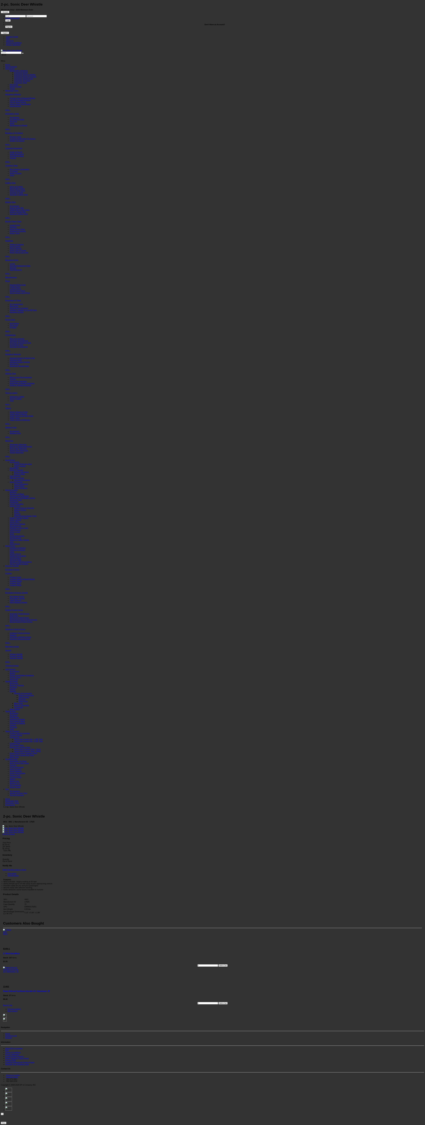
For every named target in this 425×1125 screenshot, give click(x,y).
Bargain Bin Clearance (19, 71)
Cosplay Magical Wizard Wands (22, 579)
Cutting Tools (10, 183)
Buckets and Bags (17, 494)
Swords (8, 650)
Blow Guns (14, 306)
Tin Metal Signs (11, 759)
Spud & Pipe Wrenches (19, 451)
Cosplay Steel (15, 583)
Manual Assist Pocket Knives (21, 622)
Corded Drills (15, 225)
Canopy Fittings (16, 735)
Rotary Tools (15, 233)
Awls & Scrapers (16, 187)
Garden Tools (15, 506)
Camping (13, 687)
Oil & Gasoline (15, 785)
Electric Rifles (19, 474)
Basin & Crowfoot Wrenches (21, 447)
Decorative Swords (17, 598)
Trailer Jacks (15, 418)
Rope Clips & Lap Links (19, 252)
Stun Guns (14, 679)
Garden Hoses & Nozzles (24, 508)
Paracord (13, 727)
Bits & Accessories (17, 339)
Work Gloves (15, 544)
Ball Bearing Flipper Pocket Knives (23, 620)
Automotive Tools (12, 114)
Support (5, 33)
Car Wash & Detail (17, 119)
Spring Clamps (15, 173)
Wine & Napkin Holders (19, 564)
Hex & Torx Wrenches (18, 449)
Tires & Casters (11, 393)
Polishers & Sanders (18, 231)
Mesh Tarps (14, 757)
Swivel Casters (16, 399)
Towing (8, 408)
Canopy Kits (14, 737)
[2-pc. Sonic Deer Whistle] (11, 50)
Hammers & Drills (17, 312)
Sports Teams (15, 787)
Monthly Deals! (15, 87)
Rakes (16, 512)
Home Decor (10, 546)
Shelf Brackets (15, 538)
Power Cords (15, 532)
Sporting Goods (11, 681)
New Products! (11, 67)
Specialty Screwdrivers (19, 347)
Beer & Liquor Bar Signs (19, 763)
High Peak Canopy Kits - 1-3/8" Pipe (28, 739)
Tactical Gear (10, 711)
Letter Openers (15, 600)
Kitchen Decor (15, 554)
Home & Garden (11, 490)
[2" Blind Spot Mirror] (7, 934)
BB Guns (22, 699)
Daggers (13, 635)
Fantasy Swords (16, 654)
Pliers (7, 281)
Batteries (13, 492)
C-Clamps (14, 171)
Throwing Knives (12, 666)
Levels (12, 264)
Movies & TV (15, 783)
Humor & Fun (15, 775)
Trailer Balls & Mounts (18, 414)
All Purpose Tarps (17, 745)
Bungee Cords (15, 137)
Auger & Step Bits (17, 208)
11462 (6, 986)
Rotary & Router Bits (18, 212)
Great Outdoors (16, 771)
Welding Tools (10, 427)
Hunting (13, 691)
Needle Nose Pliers (17, 291)
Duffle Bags (14, 717)
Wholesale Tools (11, 91)
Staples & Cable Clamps (19, 540)
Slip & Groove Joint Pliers (20, 293)
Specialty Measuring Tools (20, 266)
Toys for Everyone (17, 795)
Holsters (13, 725)
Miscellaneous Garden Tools (25, 516)
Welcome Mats (15, 560)
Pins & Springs (15, 248)
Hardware (9, 241)
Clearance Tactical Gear (23, 79)
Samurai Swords (16, 658)
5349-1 (6, 949)
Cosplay (8, 573)
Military (12, 779)
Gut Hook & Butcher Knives (20, 637)
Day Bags (13, 715)
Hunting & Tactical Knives (15, 629)
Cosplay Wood (15, 585)
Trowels (13, 158)
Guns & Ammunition (17, 773)
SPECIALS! (10, 69)
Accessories (14, 117)
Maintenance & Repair (18, 125)
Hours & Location (12, 1075)
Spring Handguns (21, 484)
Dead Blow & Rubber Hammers (22, 383)
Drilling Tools (10, 202)
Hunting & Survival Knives (20, 639)
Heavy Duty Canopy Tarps (20, 747)
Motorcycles (14, 781)
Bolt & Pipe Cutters (17, 189)
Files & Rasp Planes (18, 102)
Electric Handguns (21, 472)
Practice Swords (16, 656)
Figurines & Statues (17, 550)
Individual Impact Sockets (20, 362)
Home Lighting (15, 520)
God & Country (15, 769)
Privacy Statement (12, 45)
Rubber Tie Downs (17, 141)
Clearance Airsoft (21, 73)
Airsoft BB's (14, 468)
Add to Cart (223, 965)
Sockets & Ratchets (13, 354)
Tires (12, 401)
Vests (12, 729)
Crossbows (18, 707)
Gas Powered (15, 476)
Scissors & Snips (16, 193)
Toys (7, 789)
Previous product (14, 1009)
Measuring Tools (11, 260)
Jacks (12, 123)
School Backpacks (17, 536)
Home (7, 65)
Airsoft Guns (10, 460)
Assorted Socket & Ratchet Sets (22, 358)
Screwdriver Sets (16, 345)
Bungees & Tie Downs (14, 133)
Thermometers (15, 558)
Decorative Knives (17, 596)
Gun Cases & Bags (17, 721)
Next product (12, 1011)
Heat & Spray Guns (17, 229)
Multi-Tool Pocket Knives (19, 618)
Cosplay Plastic (16, 581)
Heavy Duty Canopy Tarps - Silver (27, 749)
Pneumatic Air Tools (13, 300)
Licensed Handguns (22, 480)
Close (3, 1123)
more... (8, 110)
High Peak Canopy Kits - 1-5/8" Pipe (28, 741)
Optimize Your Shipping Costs (17, 1064)
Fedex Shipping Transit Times (17, 1058)
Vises (12, 175)
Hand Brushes (15, 106)
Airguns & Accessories (23, 693)
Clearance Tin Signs (22, 81)
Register (8, 1038)
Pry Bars (13, 327)
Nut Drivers (14, 364)
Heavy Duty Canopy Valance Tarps (23, 753)
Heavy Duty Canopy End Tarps (22, 755)
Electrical (13, 121)
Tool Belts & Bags (17, 156)
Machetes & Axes (12, 647)
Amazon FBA (10, 1060)
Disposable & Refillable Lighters (22, 498)
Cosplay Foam (15, 577)
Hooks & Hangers (17, 244)
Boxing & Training (17, 685)
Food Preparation (16, 504)
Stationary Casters (17, 397)
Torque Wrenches (17, 453)
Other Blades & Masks (18, 602)
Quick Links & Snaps (18, 250)
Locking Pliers (15, 289)
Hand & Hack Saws (17, 191)
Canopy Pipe (15, 743)
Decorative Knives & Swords (16, 593)
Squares (13, 268)
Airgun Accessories (26, 695)
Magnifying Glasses (17, 524)
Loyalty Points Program (14, 1056)
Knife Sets (14, 616)
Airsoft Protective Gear (23, 464)
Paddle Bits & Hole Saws (20, 210)
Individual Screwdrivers (19, 341)
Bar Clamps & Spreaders (19, 169)
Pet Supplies (15, 791)
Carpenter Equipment (13, 148)
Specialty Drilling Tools (19, 214)
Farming (13, 765)
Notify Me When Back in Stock (14, 870)
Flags (12, 552)
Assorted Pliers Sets (18, 285)
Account (5, 12)
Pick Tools (14, 325)
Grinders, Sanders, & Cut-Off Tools (23, 310)
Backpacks (14, 713)
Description (12, 874)
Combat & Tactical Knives (20, 633)
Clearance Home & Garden (25, 75)
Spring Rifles (19, 486)
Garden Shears (20, 510)
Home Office (14, 522)
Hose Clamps (15, 246)
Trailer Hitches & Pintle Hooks (21, 416)
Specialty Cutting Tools (19, 195)
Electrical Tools (16, 500)
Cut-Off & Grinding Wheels (20, 100)
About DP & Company (14, 1048)
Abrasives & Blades (13, 94)
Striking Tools (10, 374)
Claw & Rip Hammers (18, 381)
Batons (12, 673)
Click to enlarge (9, 834)
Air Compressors (16, 304)
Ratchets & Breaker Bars (19, 366)
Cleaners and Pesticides (19, 496)
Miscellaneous (11, 277)
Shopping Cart (11, 1036)
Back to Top (7, 1005)
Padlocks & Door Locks (19, 528)
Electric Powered (16, 470)
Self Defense (10, 669)
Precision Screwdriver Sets (20, 343)
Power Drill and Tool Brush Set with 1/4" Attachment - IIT (26, 991)
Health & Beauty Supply (19, 518)
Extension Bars (16, 360)
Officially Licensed (17, 478)
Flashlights (14, 502)
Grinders (13, 227)
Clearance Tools (20, 83)
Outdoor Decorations (18, 556)
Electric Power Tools (13, 221)
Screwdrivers (10, 335)
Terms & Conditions (13, 43)
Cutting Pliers (15, 287)
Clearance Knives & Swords (25, 77)
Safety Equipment (17, 154)
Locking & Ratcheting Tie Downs (22, 139)
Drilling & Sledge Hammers (20, 385)
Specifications (13, 876)
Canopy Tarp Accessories (20, 733)
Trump (12, 89)
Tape (12, 542)
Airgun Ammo (24, 697)
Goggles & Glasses (17, 719)
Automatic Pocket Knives (19, 614)
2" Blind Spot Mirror (11, 953)
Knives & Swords (12, 566)
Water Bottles (15, 709)
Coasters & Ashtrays (18, 548)
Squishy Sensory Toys (18, 793)
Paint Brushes (15, 530)
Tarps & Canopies (12, 731)
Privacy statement (12, 1054)
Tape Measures (16, 270)
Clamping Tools (11, 166)
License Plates (15, 777)
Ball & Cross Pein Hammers (21, 377)
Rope (12, 534)
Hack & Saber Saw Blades (20, 104)
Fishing (13, 689)
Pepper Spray (15, 677)
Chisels (13, 379)
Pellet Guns (23, 701)
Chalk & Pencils (16, 152)
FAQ (7, 39)
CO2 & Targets (20, 466)
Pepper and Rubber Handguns (22, 675)
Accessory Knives (12, 570)
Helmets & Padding (17, 723)
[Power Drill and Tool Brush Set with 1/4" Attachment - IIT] (11, 972)
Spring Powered (16, 482)
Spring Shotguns (20, 488)
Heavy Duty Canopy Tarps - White (27, 751)
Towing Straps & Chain (19, 412)
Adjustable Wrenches (18, 445)
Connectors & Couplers (19, 308)
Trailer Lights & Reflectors (20, 420)
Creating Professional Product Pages (19, 1062)
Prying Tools (10, 320)
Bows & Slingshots (21, 705)
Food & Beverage (17, 767)
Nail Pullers (14, 323)
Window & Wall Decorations (21, 562)
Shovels (17, 514)
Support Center (11, 37)
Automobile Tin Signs (18, 761)
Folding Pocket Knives (14, 610)
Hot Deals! (14, 85)
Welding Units (15, 433)
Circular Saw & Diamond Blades (22, 98)
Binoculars (14, 683)
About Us (9, 41)
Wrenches (9, 441)
